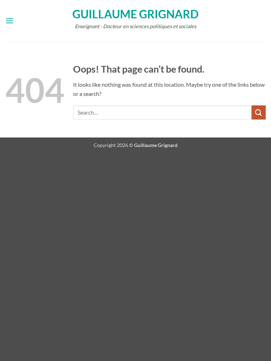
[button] (9, 20)
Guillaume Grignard (135, 14)
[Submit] (259, 112)
